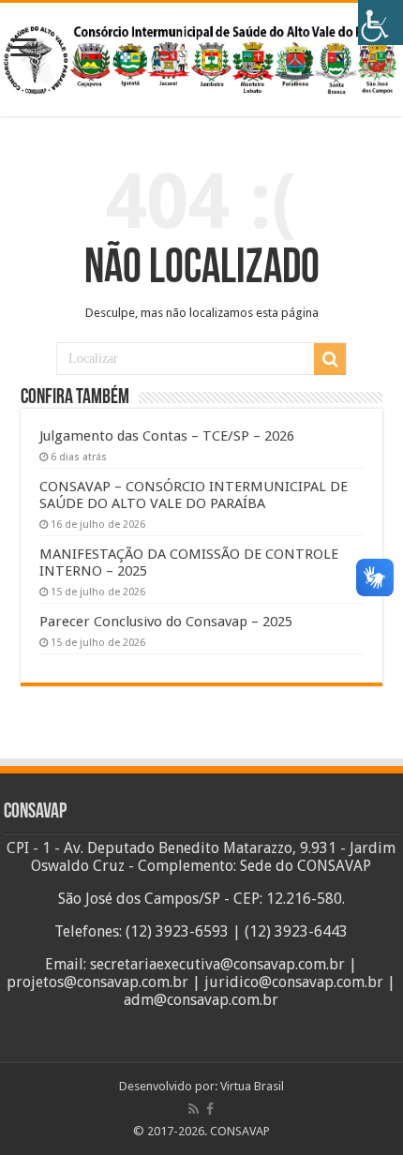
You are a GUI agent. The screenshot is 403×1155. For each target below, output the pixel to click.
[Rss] (194, 1109)
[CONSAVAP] (201, 56)
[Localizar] (330, 359)
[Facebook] (210, 1109)
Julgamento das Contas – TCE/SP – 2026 (166, 436)
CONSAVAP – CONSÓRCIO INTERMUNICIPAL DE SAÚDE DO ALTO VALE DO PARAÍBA (193, 495)
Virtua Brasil (252, 1086)
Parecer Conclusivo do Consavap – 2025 (165, 621)
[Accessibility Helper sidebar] (380, 22)
